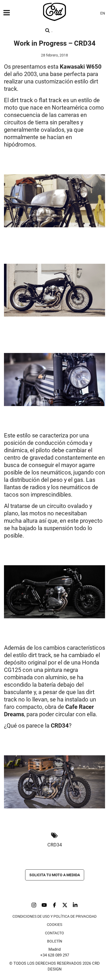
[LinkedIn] (75, 905)
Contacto (54, 933)
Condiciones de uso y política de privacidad (54, 916)
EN (102, 13)
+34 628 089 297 (54, 955)
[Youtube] (44, 905)
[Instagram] (33, 905)
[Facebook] (54, 905)
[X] (64, 905)
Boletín (54, 941)
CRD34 (54, 844)
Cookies (54, 924)
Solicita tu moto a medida (54, 875)
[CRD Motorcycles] (54, 12)
